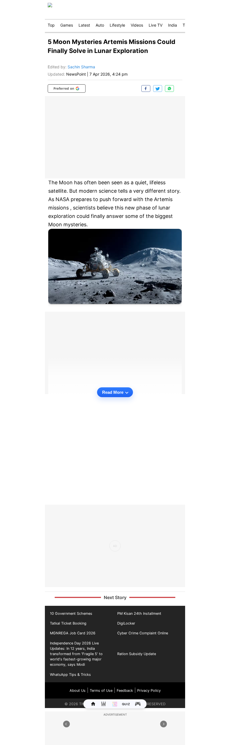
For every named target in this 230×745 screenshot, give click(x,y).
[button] (67, 88)
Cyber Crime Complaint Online (142, 633)
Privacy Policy (149, 690)
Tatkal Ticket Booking (68, 623)
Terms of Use (101, 690)
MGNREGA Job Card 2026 (72, 633)
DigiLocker (126, 623)
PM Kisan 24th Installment (139, 613)
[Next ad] (163, 724)
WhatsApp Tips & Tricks (70, 674)
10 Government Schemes (71, 613)
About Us (78, 690)
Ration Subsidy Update (136, 654)
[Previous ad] (66, 724)
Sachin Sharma (81, 66)
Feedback (125, 690)
